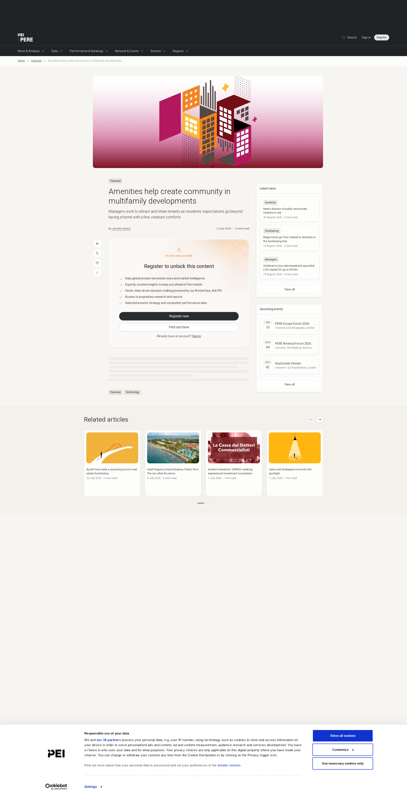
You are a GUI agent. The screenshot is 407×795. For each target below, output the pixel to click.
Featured (36, 60)
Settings (90, 786)
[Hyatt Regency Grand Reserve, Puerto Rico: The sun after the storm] (173, 463)
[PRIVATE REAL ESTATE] (25, 37)
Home (21, 60)
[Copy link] (97, 272)
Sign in (366, 37)
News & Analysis (29, 51)
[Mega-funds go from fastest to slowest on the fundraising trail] (289, 237)
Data (55, 51)
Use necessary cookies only (343, 763)
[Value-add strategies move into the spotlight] (295, 463)
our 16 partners (109, 740)
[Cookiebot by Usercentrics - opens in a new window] (56, 787)
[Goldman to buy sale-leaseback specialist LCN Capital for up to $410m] (289, 266)
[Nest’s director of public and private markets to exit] (289, 209)
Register (382, 37)
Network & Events (127, 51)
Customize (340, 749)
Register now (179, 316)
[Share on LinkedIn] (97, 243)
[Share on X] (97, 253)
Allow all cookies (342, 735)
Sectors (156, 51)
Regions (178, 51)
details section (229, 765)
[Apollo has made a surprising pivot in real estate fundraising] (112, 463)
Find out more (179, 327)
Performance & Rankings (86, 51)
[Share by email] (97, 262)
